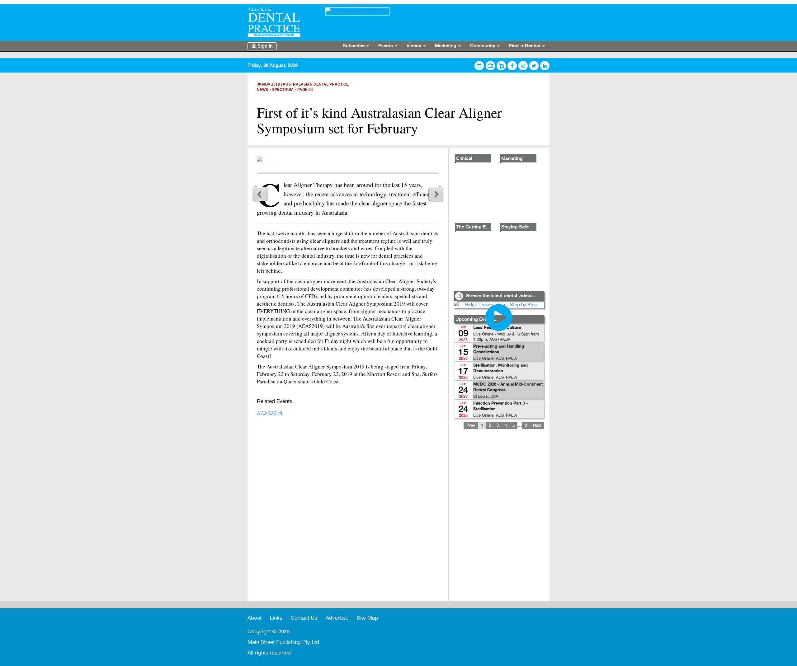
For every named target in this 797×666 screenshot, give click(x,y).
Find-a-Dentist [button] (525, 46)
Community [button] (483, 46)
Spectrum (282, 89)
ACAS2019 (269, 413)
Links (276, 618)
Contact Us (304, 618)
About (255, 618)
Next (436, 194)
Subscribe (354, 46)
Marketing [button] (446, 46)
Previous (260, 194)
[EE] (282, 22)
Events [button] (386, 46)
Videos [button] (414, 46)
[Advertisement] (499, 519)
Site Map (367, 618)
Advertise (337, 618)
